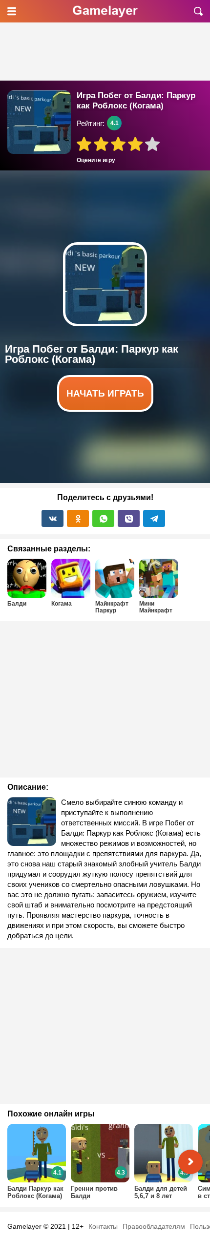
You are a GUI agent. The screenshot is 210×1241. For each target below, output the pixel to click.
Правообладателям (154, 1226)
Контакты (103, 1226)
